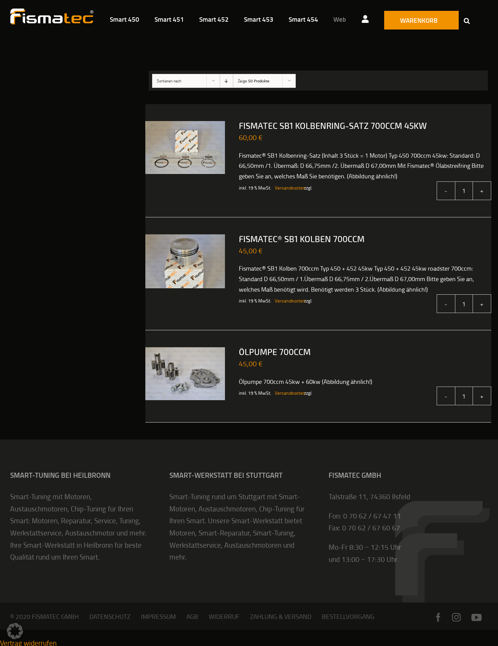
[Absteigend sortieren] (226, 81)
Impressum (158, 616)
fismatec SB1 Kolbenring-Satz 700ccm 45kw (333, 126)
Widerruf (224, 616)
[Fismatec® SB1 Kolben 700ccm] (185, 261)
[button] (467, 20)
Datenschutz (109, 616)
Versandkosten (286, 187)
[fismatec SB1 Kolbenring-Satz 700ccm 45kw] (185, 147)
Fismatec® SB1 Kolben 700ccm (302, 239)
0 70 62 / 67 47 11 (372, 516)
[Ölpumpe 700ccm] (185, 373)
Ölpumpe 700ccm (275, 352)
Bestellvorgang (348, 616)
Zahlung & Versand (280, 616)
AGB (192, 616)
